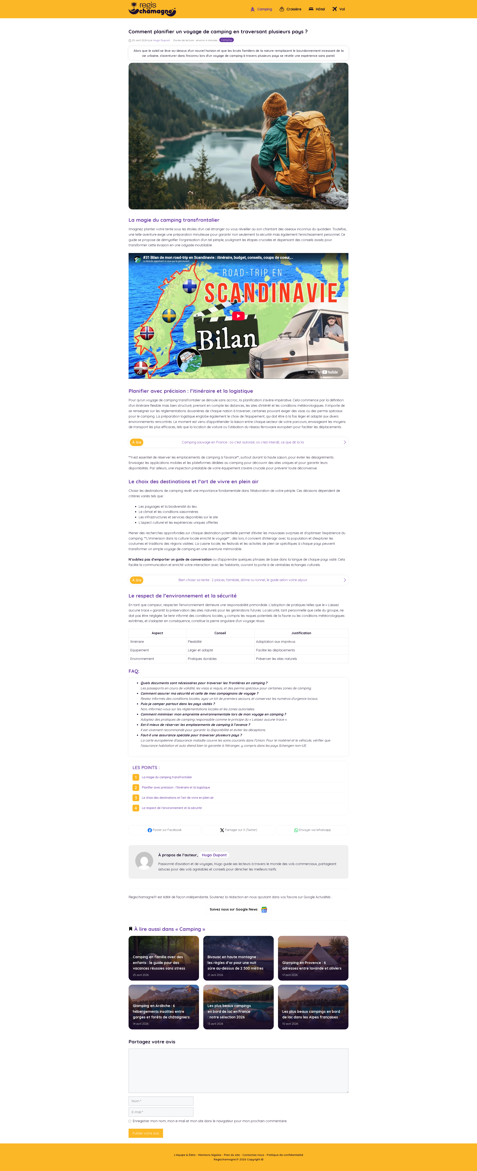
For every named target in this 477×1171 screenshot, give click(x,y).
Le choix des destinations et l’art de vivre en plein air (178, 797)
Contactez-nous (253, 1155)
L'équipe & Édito (185, 1155)
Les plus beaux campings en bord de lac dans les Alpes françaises (311, 1014)
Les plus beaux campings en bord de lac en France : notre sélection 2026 (229, 1011)
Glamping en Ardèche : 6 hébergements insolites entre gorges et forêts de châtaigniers (161, 1011)
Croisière (293, 9)
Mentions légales (209, 1155)
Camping (264, 9)
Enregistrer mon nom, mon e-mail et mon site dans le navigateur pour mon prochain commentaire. (210, 1121)
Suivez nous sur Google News (234, 909)
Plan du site (232, 1155)
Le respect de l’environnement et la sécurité (172, 808)
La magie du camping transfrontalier (167, 777)
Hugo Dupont (214, 854)
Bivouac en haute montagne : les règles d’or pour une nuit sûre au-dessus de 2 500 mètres (235, 963)
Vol (341, 9)
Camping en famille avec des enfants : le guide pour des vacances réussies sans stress (159, 963)
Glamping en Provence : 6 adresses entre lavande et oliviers (311, 965)
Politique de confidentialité (285, 1155)
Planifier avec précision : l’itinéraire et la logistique (176, 787)
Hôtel (320, 9)
